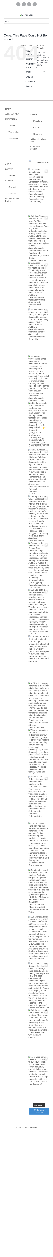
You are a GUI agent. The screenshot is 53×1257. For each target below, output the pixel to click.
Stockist (12, 187)
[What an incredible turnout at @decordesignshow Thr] (38, 751)
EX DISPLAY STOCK (36, 147)
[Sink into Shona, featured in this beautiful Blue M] (38, 238)
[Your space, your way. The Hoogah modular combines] (38, 518)
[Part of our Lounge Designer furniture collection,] (38, 985)
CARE (28, 72)
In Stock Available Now (38, 140)
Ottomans (37, 134)
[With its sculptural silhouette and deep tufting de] (38, 331)
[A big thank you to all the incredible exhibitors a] (38, 424)
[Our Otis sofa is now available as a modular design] (38, 611)
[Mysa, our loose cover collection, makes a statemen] (38, 471)
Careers (12, 193)
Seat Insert (14, 139)
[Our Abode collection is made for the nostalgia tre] (38, 284)
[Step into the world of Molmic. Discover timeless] (38, 891)
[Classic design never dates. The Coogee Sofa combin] (38, 565)
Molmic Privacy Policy (12, 200)
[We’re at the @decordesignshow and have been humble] (38, 798)
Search (29, 86)
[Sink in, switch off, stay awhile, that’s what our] (38, 1032)
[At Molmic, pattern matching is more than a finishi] (38, 705)
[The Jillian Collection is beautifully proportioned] (38, 191)
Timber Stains (15, 132)
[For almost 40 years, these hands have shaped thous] (38, 378)
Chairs (36, 127)
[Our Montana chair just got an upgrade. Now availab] (38, 938)
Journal (12, 176)
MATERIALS (11, 119)
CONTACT (30, 82)
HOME (8, 109)
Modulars (37, 121)
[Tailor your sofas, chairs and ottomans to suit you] (38, 1078)
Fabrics (12, 126)
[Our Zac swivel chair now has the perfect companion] (38, 845)
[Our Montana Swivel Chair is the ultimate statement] (38, 658)
